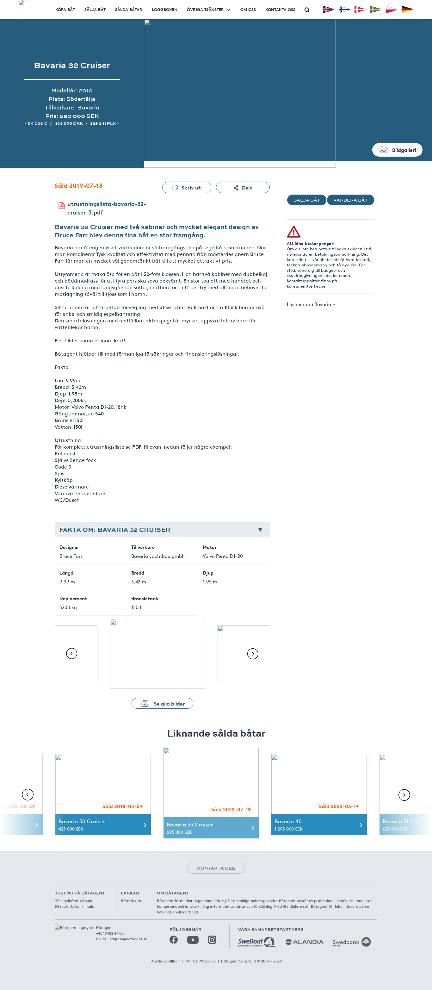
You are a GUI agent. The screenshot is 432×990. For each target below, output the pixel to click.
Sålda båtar (128, 9)
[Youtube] (193, 940)
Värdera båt (350, 200)
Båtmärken (131, 900)
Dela (247, 187)
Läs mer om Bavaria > (311, 304)
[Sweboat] (257, 942)
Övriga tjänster (205, 9)
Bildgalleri (404, 149)
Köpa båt (65, 9)
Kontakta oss (280, 9)
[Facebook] (174, 940)
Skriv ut (191, 187)
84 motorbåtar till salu (74, 906)
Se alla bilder (169, 703)
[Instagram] (212, 940)
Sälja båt (95, 9)
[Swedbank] (352, 942)
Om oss (248, 9)
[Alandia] (305, 942)
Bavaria (88, 107)
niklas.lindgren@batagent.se (121, 938)
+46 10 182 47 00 (110, 933)
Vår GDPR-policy (200, 960)
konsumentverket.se (306, 286)
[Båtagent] (23, 2)
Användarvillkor (165, 960)
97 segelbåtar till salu (73, 900)
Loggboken (164, 9)
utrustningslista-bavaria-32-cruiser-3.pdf (106, 207)
